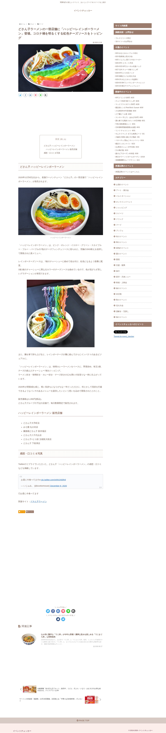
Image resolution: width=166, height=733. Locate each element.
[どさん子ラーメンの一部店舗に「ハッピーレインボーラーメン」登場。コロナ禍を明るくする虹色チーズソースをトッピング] (30, 95)
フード (22, 511)
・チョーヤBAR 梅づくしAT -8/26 (126, 101)
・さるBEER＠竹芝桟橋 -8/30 (125, 111)
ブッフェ (119, 231)
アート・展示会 (122, 190)
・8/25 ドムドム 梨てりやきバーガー (127, 60)
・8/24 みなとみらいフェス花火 (126, 53)
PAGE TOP (83, 720)
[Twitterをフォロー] (63, 619)
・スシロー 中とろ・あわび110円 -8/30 (128, 117)
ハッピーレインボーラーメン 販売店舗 (61, 149)
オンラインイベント (124, 202)
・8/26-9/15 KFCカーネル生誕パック (127, 66)
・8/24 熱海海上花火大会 (123, 56)
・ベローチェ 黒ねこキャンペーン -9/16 (129, 140)
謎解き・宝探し (122, 311)
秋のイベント (121, 300)
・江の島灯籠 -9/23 (121, 150)
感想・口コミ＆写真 (52, 153)
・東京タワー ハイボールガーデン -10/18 (129, 157)
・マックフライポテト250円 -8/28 (126, 104)
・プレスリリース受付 (122, 38)
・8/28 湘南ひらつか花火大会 (125, 76)
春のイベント (121, 288)
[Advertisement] (60, 115)
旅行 (118, 271)
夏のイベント (121, 254)
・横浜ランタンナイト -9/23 (124, 144)
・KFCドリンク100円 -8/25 (124, 98)
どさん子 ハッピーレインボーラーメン (59, 146)
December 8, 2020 (58, 486)
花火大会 (119, 305)
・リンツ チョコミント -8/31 (124, 130)
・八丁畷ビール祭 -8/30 (122, 114)
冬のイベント (121, 236)
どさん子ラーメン (38, 501)
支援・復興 (120, 265)
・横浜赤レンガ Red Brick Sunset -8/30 (128, 107)
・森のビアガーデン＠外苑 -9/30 (126, 153)
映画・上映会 (121, 282)
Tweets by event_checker (124, 336)
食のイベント (121, 317)
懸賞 (118, 259)
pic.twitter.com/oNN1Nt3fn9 (53, 480)
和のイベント (121, 242)
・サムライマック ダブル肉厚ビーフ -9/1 (129, 134)
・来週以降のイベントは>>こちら (126, 172)
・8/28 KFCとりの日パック (124, 73)
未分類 (119, 294)
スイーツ (119, 213)
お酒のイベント (122, 184)
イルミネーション (123, 196)
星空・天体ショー (123, 277)
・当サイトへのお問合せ (123, 41)
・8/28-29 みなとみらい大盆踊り (126, 79)
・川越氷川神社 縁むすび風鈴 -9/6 (126, 137)
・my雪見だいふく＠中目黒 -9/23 (126, 147)
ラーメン (30, 511)
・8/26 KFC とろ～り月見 (123, 63)
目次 (57, 139)
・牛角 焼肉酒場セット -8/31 (124, 124)
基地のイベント (122, 248)
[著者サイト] (58, 619)
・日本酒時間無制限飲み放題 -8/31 (127, 127)
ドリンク (119, 219)
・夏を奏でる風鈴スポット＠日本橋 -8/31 (129, 121)
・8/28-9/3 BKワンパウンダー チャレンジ (129, 83)
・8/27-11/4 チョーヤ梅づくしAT (126, 70)
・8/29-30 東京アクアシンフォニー (127, 86)
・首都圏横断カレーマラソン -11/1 (127, 160)
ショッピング (121, 208)
